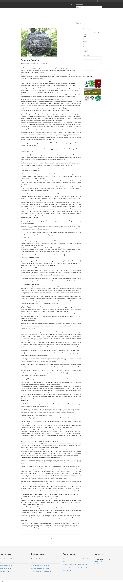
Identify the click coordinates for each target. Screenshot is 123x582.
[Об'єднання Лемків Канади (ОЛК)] (86, 98)
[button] (99, 1)
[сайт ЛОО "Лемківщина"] (92, 84)
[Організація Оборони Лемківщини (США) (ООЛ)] (98, 98)
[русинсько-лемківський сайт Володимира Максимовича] (92, 91)
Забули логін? (86, 58)
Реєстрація (85, 61)
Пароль (85, 41)
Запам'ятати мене (88, 47)
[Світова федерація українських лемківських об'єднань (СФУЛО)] (86, 84)
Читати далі (96, 563)
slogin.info (101, 63)
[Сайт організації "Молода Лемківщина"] (92, 98)
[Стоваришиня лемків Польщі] (98, 83)
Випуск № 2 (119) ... (98, 561)
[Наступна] (51, 539)
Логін (84, 36)
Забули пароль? (87, 55)
